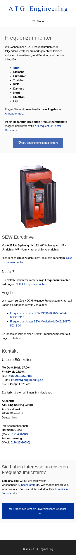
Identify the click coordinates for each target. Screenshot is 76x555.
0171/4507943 (19, 434)
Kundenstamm (27, 484)
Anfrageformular (14, 113)
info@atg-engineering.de (27, 379)
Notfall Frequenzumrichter (31, 284)
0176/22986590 (20, 442)
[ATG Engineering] (38, 8)
